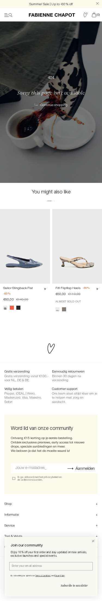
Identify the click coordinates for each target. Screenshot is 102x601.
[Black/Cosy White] (18, 308)
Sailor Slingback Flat (18, 288)
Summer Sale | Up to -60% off (51, 4)
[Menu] (8, 15)
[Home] (52, 15)
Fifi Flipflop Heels (68, 288)
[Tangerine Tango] (12, 308)
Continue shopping (53, 105)
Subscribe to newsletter (74, 585)
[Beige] (57, 309)
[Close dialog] (93, 541)
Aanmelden (85, 469)
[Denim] (5, 308)
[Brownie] (64, 309)
